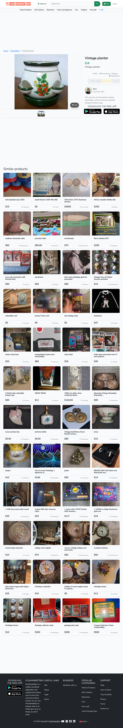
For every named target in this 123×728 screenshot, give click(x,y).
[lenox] (106, 417)
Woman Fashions (26, 10)
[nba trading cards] (76, 301)
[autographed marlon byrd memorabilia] (47, 340)
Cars (76, 10)
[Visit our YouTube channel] (63, 721)
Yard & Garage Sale (89, 711)
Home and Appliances (64, 10)
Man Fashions (39, 10)
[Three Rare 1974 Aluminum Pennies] (76, 185)
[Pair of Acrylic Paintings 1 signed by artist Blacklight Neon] (47, 456)
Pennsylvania (106, 74)
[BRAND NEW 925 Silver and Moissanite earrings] (106, 456)
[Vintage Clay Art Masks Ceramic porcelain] (106, 262)
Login (115, 4)
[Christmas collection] (47, 572)
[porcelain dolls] (47, 223)
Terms (102, 704)
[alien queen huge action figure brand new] (17, 572)
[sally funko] (76, 340)
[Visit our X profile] (66, 721)
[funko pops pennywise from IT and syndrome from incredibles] (106, 340)
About (46, 690)
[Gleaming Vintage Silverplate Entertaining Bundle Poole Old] (106, 378)
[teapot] (17, 456)
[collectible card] (17, 301)
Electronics (50, 10)
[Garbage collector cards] (47, 610)
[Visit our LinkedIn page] (74, 721)
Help (102, 685)
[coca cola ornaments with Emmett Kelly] (17, 262)
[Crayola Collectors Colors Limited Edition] (106, 610)
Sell (45, 685)
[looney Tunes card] (47, 301)
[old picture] (47, 262)
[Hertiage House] (106, 572)
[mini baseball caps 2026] (17, 185)
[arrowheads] (76, 223)
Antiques (84, 10)
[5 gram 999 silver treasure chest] (47, 494)
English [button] (84, 721)
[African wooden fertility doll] (106, 185)
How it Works (105, 690)
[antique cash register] (47, 533)
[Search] (97, 3)
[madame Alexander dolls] (17, 223)
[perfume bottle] (47, 417)
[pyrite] (76, 456)
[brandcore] (106, 301)
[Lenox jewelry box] (17, 417)
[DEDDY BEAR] (47, 378)
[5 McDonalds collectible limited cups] (17, 378)
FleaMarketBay (54, 721)
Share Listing (95, 81)
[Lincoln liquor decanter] (17, 533)
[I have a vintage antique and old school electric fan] (76, 533)
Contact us (104, 708)
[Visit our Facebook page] (70, 721)
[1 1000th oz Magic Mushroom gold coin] (106, 494)
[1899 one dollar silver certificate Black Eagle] (76, 378)
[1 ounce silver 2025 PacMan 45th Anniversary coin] (76, 494)
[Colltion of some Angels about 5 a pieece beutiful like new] (76, 572)
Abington (114, 74)
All (102, 10)
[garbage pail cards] (76, 610)
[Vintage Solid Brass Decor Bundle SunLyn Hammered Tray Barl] (76, 417)
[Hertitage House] (17, 610)
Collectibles (14, 51)
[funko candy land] (17, 340)
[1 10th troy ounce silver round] (17, 494)
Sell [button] (107, 4)
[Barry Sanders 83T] (106, 223)
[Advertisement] (61, 31)
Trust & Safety (106, 694)
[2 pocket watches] (106, 533)
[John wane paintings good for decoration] (76, 262)
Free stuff (93, 10)
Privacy (103, 699)
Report (107, 81)
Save (116, 81)
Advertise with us (69, 685)
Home (5, 51)
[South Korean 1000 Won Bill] (47, 185)
